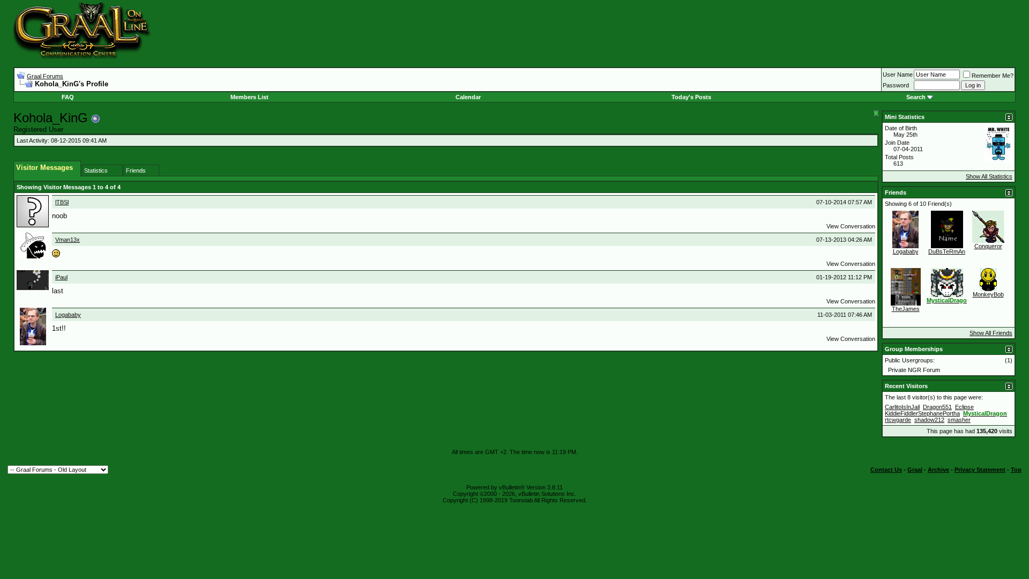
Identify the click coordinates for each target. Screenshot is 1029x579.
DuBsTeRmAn (946, 251)
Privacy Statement (980, 469)
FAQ (68, 97)
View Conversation (850, 226)
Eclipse (964, 407)
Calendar (468, 97)
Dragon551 (937, 407)
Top (1016, 469)
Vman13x (67, 239)
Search (916, 97)
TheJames (906, 309)
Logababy (68, 314)
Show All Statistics (989, 176)
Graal (914, 469)
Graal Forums (45, 76)
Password (896, 85)
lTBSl (62, 202)
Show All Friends (991, 333)
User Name (898, 74)
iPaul (61, 277)
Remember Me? (992, 75)
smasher (959, 420)
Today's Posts (691, 97)
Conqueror (988, 246)
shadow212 (929, 420)
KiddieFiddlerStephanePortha (922, 413)
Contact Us (886, 469)
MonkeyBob (988, 294)
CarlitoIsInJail (902, 407)
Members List (249, 97)
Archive (938, 469)
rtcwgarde (898, 420)
